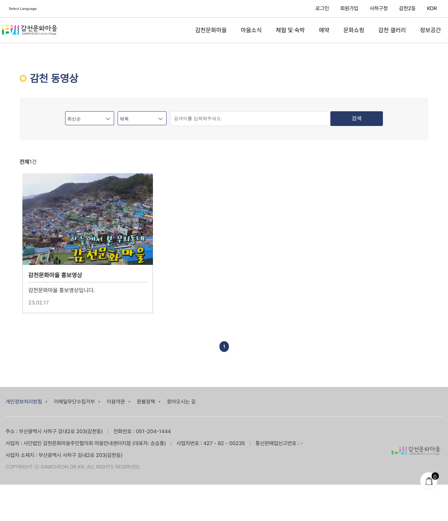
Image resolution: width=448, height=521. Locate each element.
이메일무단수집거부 (74, 402)
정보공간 (430, 30)
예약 (324, 30)
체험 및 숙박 (290, 30)
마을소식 (251, 30)
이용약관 (116, 402)
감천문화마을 (211, 30)
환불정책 (146, 402)
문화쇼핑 (353, 30)
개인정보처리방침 (24, 402)
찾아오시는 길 (181, 402)
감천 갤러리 (392, 30)
